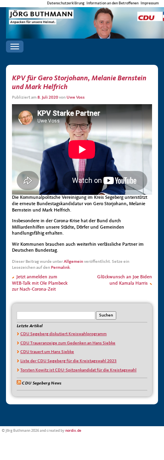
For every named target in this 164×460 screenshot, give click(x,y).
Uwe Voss (75, 97)
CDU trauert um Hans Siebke (47, 352)
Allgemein (73, 262)
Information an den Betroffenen (112, 3)
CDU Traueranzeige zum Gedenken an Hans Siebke (67, 343)
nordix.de (73, 431)
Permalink (60, 268)
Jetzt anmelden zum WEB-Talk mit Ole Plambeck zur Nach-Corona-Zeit (40, 283)
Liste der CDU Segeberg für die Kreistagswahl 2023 (68, 361)
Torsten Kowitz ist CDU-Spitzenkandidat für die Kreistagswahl (78, 370)
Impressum (150, 3)
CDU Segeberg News (41, 383)
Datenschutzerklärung (65, 3)
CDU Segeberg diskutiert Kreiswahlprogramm (63, 334)
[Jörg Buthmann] (85, 14)
